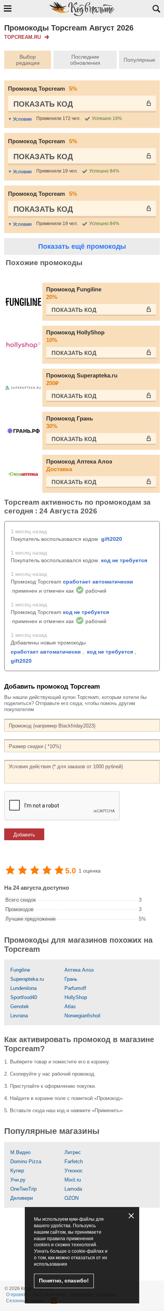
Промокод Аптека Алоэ (79, 465)
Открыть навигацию (7, 8)
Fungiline (20, 970)
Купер (17, 1171)
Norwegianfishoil (82, 1015)
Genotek (19, 1006)
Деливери (21, 1198)
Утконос (73, 1171)
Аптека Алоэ (79, 970)
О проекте (17, 1294)
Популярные (139, 60)
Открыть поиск (156, 9)
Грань (70, 979)
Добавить (24, 835)
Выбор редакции (28, 60)
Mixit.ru (72, 1180)
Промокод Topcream (42, 88)
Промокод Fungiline (73, 293)
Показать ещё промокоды (82, 246)
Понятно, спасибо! (64, 1280)
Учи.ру (18, 1180)
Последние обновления (85, 60)
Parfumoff (75, 988)
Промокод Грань (69, 422)
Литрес (72, 1152)
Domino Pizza (25, 1161)
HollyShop (75, 997)
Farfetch (73, 1161)
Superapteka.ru (27, 979)
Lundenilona (23, 988)
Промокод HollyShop (75, 336)
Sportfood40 (23, 997)
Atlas (70, 1006)
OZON (71, 1198)
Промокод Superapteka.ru (81, 379)
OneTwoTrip (23, 1189)
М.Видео (20, 1152)
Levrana (19, 1015)
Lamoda (73, 1189)
